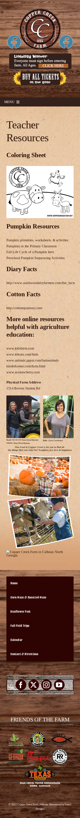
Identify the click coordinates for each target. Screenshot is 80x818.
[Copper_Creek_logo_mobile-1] (40, 10)
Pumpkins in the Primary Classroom (31, 246)
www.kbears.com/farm (22, 354)
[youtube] (59, 685)
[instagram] (46, 685)
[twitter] (33, 685)
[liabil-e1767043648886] (40, 55)
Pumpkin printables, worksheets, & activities (37, 240)
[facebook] (21, 685)
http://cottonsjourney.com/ (24, 308)
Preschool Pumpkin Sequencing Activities (35, 258)
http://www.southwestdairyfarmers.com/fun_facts (40, 283)
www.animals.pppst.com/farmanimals (32, 360)
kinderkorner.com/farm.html (25, 366)
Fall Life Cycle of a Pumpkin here (30, 252)
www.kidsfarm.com (20, 348)
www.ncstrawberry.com (23, 372)
